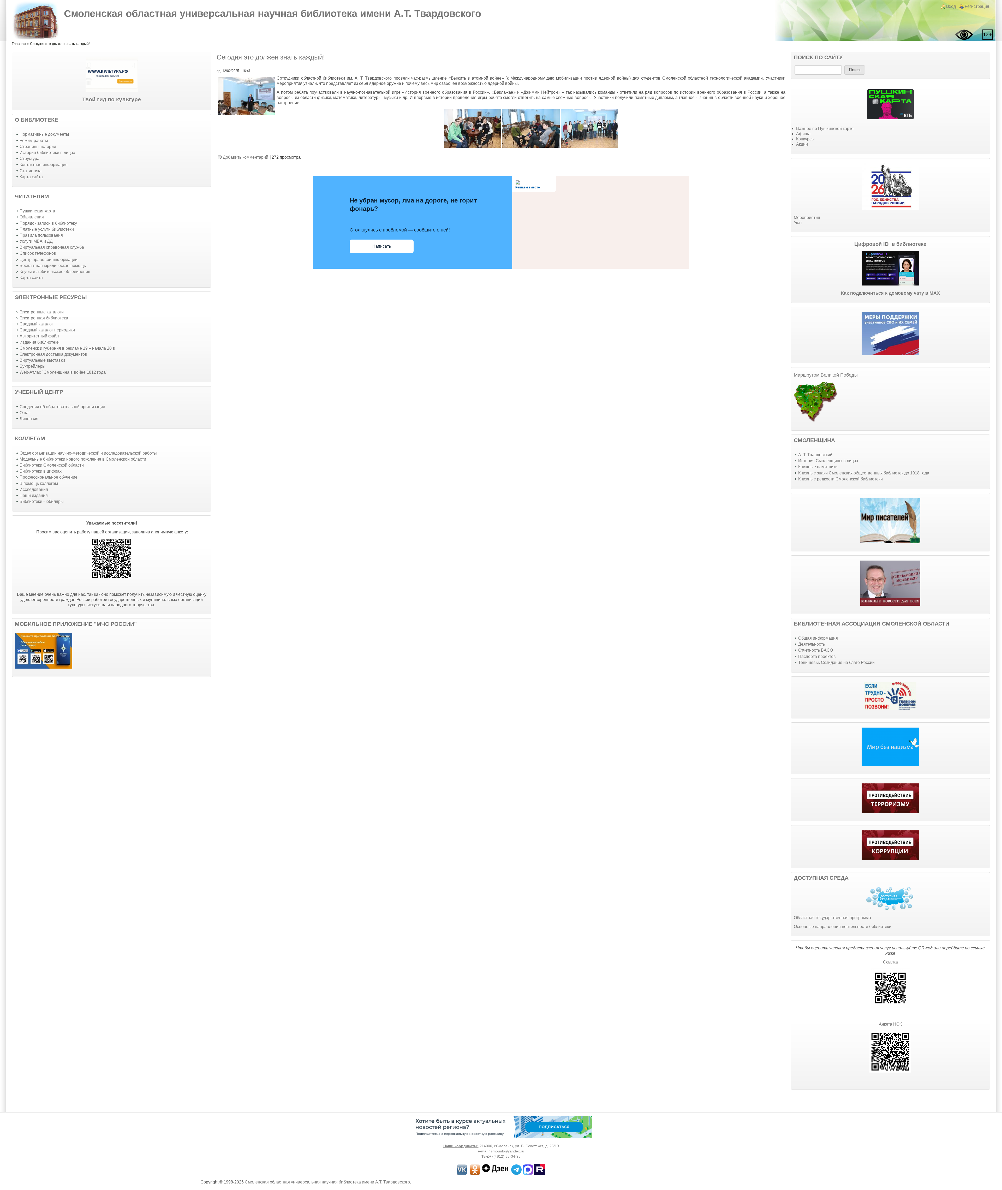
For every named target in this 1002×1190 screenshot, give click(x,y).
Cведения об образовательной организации (62, 406)
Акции (802, 144)
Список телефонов (38, 253)
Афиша (803, 134)
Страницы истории (38, 146)
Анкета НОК (890, 1024)
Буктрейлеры (32, 366)
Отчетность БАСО (815, 650)
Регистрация (977, 6)
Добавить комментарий (245, 157)
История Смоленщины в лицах (828, 461)
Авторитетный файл (39, 336)
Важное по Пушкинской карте (825, 128)
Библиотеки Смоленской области (52, 465)
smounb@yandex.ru (507, 1151)
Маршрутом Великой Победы (826, 375)
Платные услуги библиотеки (47, 229)
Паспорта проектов (817, 656)
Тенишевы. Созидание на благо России (836, 662)
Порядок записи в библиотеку (48, 223)
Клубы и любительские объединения (55, 271)
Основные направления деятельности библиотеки (842, 926)
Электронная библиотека (44, 318)
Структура (29, 158)
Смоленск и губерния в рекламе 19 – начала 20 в (67, 348)
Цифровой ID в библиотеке (890, 244)
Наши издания (34, 495)
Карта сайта (31, 177)
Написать (381, 246)
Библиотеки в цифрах (41, 471)
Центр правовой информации (48, 259)
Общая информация (818, 638)
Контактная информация (44, 164)
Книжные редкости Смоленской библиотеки (840, 479)
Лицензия (29, 418)
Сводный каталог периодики (47, 330)
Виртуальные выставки (42, 360)
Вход (951, 6)
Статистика (30, 171)
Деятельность (811, 644)
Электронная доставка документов (53, 354)
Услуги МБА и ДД (36, 241)
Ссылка (890, 962)
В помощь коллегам (39, 483)
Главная (19, 44)
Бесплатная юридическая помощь (53, 265)
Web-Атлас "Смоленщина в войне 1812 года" (63, 372)
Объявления (32, 217)
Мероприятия (807, 217)
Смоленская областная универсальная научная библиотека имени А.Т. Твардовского (272, 13)
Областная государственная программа (832, 917)
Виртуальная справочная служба (52, 247)
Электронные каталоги (42, 312)
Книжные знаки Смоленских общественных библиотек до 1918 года (863, 473)
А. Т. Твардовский (815, 455)
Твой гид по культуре (111, 99)
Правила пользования (41, 235)
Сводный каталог (36, 324)
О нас (25, 412)
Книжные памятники (818, 467)
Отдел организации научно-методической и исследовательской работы (88, 453)
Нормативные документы (44, 134)
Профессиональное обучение (48, 477)
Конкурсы (805, 139)
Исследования (34, 489)
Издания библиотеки (39, 342)
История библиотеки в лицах (47, 152)
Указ (798, 223)
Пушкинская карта (37, 211)
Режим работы (34, 140)
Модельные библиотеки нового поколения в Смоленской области (83, 459)
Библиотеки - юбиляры (42, 501)
